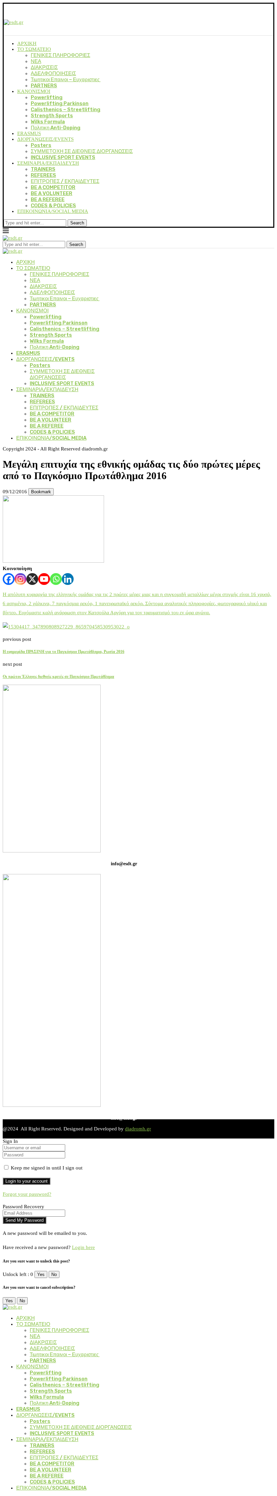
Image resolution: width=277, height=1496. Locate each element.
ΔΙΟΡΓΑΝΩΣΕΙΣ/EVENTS (45, 139)
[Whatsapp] (56, 579)
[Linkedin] (68, 579)
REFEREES (43, 175)
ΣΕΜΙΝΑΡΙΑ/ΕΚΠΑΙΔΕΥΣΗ (48, 163)
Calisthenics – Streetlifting (65, 109)
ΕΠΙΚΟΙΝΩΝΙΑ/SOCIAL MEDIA (52, 211)
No (54, 1274)
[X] (32, 579)
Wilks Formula (48, 122)
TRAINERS (43, 169)
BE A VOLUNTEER (51, 193)
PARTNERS (44, 86)
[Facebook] (9, 579)
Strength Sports (52, 116)
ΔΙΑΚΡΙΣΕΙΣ (44, 67)
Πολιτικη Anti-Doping (55, 128)
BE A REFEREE (48, 199)
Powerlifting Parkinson (60, 103)
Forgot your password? (27, 1194)
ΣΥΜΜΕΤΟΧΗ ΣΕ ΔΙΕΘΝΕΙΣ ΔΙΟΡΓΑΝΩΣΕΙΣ (82, 151)
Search (77, 222)
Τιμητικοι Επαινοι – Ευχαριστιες (66, 79)
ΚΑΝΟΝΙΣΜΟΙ (33, 91)
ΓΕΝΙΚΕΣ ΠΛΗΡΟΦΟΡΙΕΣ (60, 55)
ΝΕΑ (36, 61)
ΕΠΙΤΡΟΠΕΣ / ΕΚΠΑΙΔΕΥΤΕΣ (65, 181)
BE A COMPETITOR (53, 187)
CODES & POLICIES (53, 205)
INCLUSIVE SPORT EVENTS (63, 157)
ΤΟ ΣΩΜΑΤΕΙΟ (34, 49)
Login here (83, 1247)
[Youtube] (44, 579)
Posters (41, 145)
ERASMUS (29, 133)
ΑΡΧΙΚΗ (26, 43)
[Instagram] (20, 579)
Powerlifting (46, 97)
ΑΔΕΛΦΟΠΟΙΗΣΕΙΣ (53, 73)
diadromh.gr (138, 1128)
